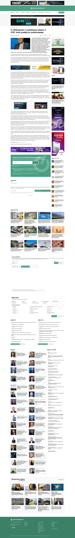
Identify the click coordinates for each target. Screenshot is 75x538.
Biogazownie (14, 301)
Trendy (16, 27)
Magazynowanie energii (41, 530)
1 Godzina (60, 262)
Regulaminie (14, 174)
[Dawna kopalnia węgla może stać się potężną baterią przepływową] (53, 187)
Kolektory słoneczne (35, 302)
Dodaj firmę (54, 316)
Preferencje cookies (54, 528)
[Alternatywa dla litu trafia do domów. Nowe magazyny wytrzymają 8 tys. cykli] (53, 178)
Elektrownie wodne (46, 301)
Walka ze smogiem (40, 531)
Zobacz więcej (60, 316)
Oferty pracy (23, 12)
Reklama (53, 526)
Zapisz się (35, 162)
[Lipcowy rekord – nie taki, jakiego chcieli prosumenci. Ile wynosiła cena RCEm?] (30, 229)
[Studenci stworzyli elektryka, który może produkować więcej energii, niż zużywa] (53, 168)
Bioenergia (39, 529)
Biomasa (23, 301)
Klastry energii (24, 302)
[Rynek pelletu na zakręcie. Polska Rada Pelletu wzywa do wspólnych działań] (53, 183)
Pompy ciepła (45, 302)
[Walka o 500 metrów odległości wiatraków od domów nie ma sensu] (53, 206)
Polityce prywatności (19, 174)
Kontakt (53, 524)
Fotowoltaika (14, 302)
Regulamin (53, 525)
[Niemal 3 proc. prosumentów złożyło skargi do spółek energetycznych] (17, 229)
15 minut (56, 262)
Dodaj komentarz (38, 190)
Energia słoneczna (40, 524)
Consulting (34, 301)
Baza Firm (17, 12)
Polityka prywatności (54, 522)
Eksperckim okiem (48, 12)
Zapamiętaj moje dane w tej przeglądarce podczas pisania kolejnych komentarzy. (22, 192)
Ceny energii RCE (40, 12)
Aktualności (12, 12)
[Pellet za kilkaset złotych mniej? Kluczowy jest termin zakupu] (53, 197)
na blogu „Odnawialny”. (23, 142)
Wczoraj (16, 266)
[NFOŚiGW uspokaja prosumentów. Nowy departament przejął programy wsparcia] (17, 244)
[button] (56, 12)
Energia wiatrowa (55, 301)
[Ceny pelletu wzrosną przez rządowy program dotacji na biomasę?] (53, 201)
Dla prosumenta (33, 12)
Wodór (39, 532)
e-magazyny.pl (22, 480)
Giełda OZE (28, 12)
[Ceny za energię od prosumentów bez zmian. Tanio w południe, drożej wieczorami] (30, 244)
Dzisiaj (25, 266)
